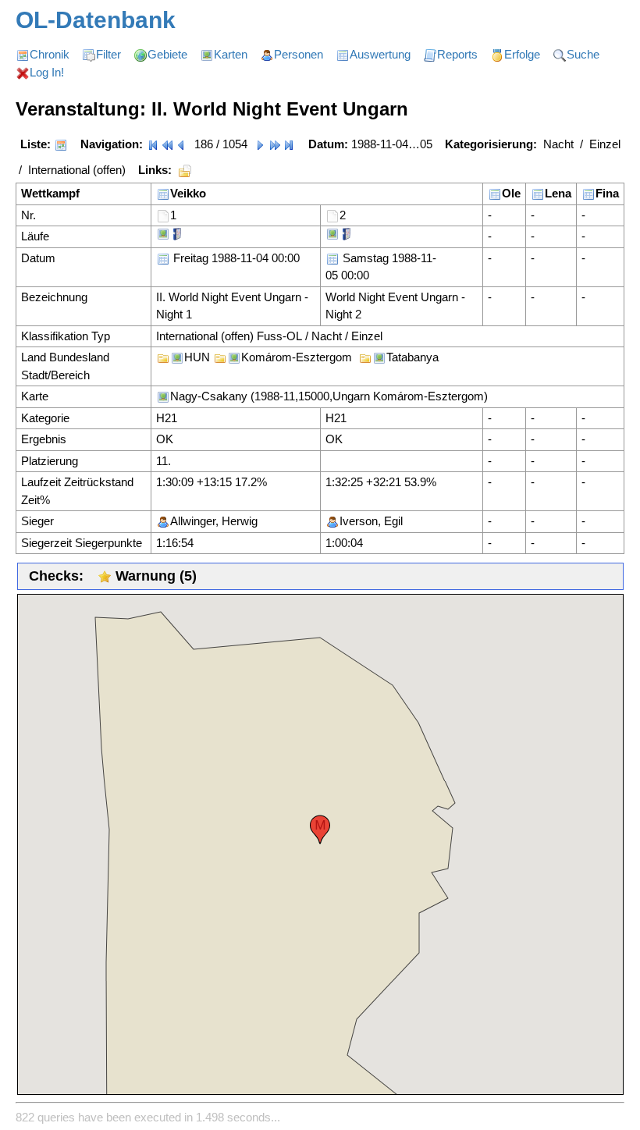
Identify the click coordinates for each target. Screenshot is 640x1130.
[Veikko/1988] (163, 193)
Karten (230, 54)
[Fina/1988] (588, 193)
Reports (457, 54)
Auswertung (380, 54)
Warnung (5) (154, 576)
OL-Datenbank (96, 20)
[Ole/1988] (495, 193)
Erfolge (522, 54)
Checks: (56, 576)
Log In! (47, 72)
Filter (108, 54)
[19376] (163, 215)
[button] (320, 829)
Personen (298, 54)
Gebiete (167, 54)
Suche (583, 54)
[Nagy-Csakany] (163, 233)
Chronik (49, 54)
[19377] (332, 215)
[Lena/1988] (538, 193)
